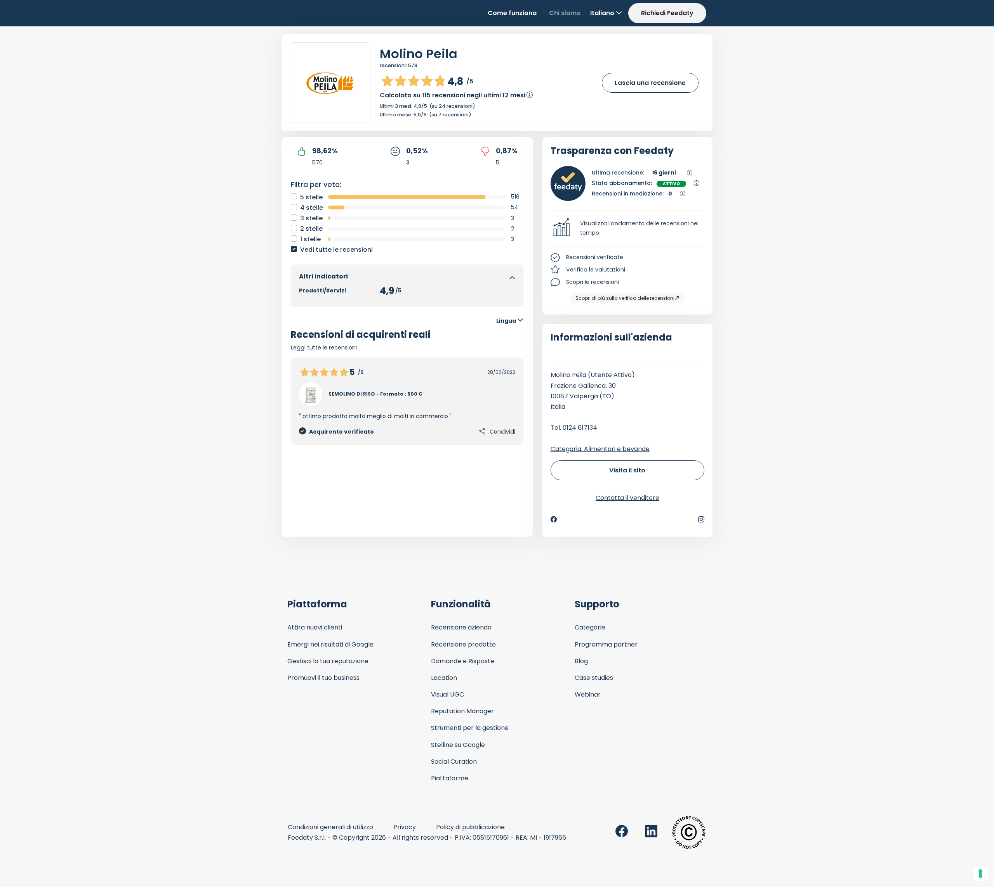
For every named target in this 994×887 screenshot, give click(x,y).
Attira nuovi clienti (314, 627)
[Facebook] (554, 519)
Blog (581, 661)
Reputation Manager (462, 711)
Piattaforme (449, 778)
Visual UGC (447, 694)
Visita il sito (627, 470)
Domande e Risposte (462, 661)
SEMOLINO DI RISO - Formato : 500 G (375, 394)
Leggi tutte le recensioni (324, 347)
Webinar (588, 694)
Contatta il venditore (627, 497)
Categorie (590, 627)
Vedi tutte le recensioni (336, 249)
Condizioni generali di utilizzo (330, 827)
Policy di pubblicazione (470, 827)
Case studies (594, 677)
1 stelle (310, 239)
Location (444, 677)
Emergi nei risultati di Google (330, 644)
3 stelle (311, 218)
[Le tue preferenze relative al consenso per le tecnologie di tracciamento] (980, 873)
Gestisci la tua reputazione (327, 661)
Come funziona (512, 13)
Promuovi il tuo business (323, 677)
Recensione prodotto (463, 644)
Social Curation (454, 761)
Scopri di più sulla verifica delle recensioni (624, 298)
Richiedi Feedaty (667, 13)
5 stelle (311, 197)
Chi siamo (565, 13)
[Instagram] (701, 519)
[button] (628, 228)
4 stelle (311, 207)
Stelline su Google (458, 744)
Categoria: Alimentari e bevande (600, 448)
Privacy (404, 827)
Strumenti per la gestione (470, 727)
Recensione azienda (461, 627)
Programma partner (606, 644)
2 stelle (311, 228)
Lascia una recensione (650, 82)
